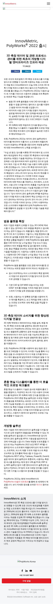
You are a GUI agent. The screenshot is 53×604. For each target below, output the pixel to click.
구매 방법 (26, 581)
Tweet (38, 71)
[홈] (9, 3)
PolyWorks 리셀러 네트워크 (16, 481)
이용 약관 (25, 589)
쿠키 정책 (33, 592)
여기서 (39, 484)
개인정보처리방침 (37, 589)
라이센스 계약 (14, 589)
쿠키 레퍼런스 (21, 592)
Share (16, 71)
